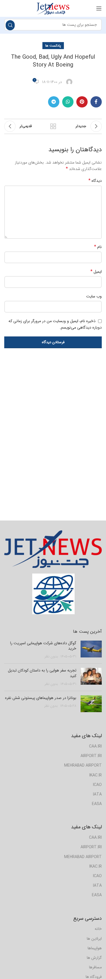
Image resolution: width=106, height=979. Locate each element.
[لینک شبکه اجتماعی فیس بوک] (96, 101)
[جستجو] (10, 25)
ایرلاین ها (94, 939)
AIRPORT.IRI (91, 756)
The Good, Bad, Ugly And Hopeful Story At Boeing (53, 61)
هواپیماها (95, 948)
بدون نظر (51, 656)
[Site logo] (53, 8)
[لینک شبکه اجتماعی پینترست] (82, 101)
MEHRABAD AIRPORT (83, 765)
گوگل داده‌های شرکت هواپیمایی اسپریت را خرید (43, 646)
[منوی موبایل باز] (99, 8)
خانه (98, 929)
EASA (97, 804)
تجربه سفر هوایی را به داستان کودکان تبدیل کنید (42, 673)
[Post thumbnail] (91, 650)
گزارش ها (94, 958)
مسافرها (95, 967)
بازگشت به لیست (53, 126)
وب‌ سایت (94, 296)
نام (98, 247)
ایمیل (96, 272)
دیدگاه (95, 181)
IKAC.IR (95, 775)
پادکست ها (53, 45)
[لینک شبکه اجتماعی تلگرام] (53, 101)
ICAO (97, 785)
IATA (97, 794)
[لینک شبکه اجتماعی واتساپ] (67, 101)
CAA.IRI (95, 746)
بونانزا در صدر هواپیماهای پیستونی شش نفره (40, 698)
